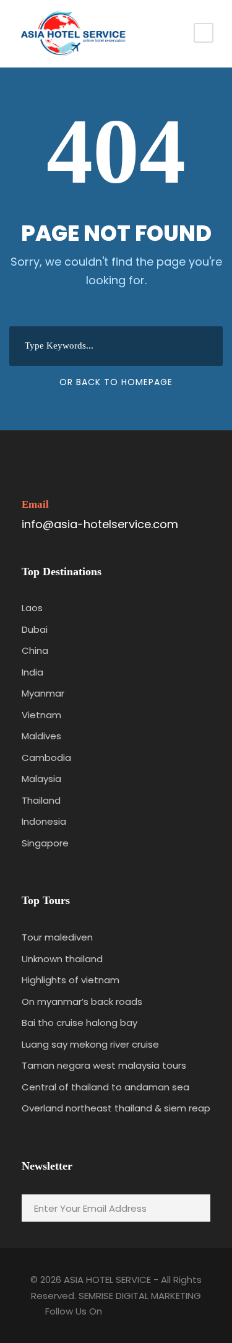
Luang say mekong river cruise (90, 1044)
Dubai (35, 629)
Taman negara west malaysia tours (104, 1065)
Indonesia (44, 821)
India (32, 672)
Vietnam (41, 714)
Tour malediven (57, 937)
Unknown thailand (62, 958)
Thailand (41, 800)
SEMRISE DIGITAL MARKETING (140, 1295)
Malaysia (41, 778)
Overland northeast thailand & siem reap (116, 1108)
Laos (32, 607)
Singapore (45, 843)
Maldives (41, 735)
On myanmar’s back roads (82, 1001)
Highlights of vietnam (70, 979)
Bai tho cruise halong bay (79, 1022)
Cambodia (46, 757)
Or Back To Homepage (116, 382)
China (35, 650)
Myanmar (43, 693)
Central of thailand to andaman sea (105, 1086)
